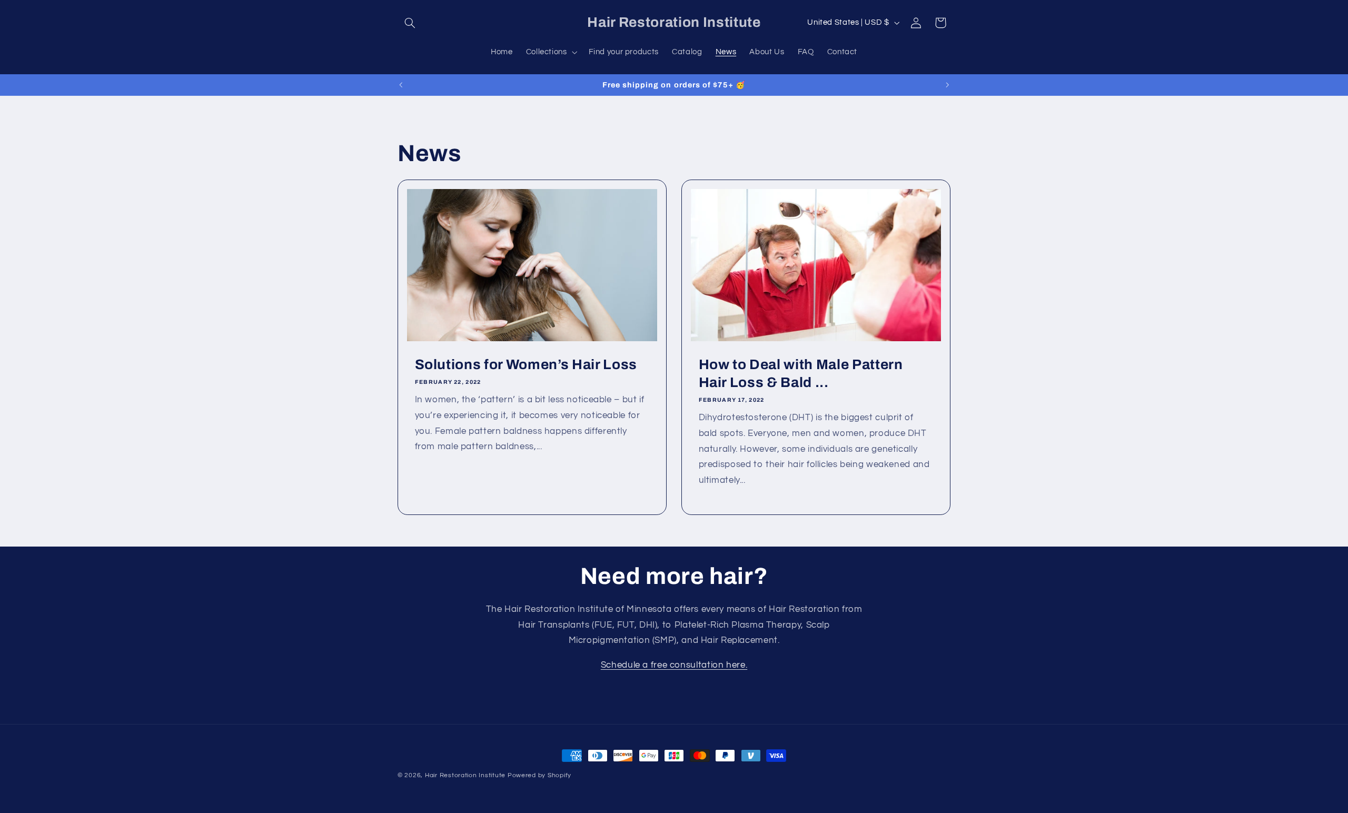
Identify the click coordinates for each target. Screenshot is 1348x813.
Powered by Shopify (539, 775)
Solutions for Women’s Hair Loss (526, 364)
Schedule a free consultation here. (674, 665)
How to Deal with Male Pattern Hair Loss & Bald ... (801, 373)
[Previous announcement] (400, 84)
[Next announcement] (947, 84)
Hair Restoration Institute (465, 775)
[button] (410, 23)
